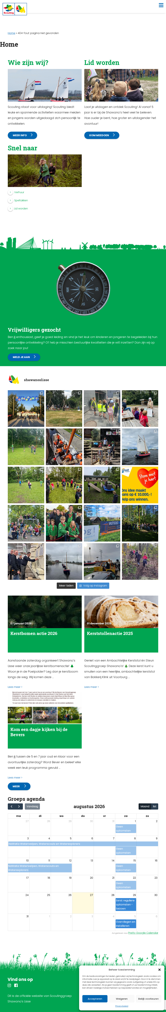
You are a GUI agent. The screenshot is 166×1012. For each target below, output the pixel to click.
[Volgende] (19, 806)
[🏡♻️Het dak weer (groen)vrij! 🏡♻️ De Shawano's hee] (102, 523)
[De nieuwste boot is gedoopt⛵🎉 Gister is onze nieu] (140, 523)
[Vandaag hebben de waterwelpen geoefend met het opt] (64, 446)
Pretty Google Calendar (143, 933)
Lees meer (14, 687)
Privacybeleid (121, 1006)
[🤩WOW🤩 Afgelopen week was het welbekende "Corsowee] (26, 561)
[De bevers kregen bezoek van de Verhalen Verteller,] (140, 408)
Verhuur (19, 192)
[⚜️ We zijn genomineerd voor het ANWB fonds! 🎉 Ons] (140, 485)
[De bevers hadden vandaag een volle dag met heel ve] (64, 485)
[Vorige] (11, 806)
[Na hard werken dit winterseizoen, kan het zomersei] (102, 561)
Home (11, 33)
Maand (145, 806)
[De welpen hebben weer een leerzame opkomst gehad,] (26, 485)
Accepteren (95, 998)
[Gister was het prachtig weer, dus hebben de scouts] (26, 523)
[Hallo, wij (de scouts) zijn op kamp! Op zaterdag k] (64, 408)
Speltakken (21, 200)
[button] (159, 969)
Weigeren (122, 998)
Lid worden (21, 208)
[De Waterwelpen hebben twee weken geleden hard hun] (102, 485)
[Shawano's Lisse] (15, 9)
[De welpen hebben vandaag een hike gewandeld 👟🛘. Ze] (102, 408)
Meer (16, 786)
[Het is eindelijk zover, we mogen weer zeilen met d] (64, 561)
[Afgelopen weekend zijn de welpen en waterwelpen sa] (102, 446)
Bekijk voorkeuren (148, 998)
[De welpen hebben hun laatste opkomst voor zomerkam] (26, 446)
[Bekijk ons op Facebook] (16, 986)
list (154, 806)
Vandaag (32, 806)
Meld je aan (21, 357)
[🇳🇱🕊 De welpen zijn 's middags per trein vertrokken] (64, 523)
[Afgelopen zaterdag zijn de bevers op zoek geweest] (140, 561)
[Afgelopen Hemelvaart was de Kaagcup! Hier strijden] (140, 446)
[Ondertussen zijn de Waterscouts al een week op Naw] (26, 408)
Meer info (20, 135)
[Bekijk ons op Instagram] (9, 986)
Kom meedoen (99, 135)
